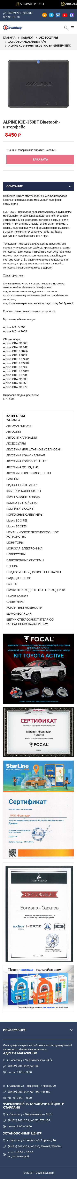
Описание (14, 186)
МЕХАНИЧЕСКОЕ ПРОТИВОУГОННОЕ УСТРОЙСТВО (32, 534)
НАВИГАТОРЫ (15, 554)
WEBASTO (13, 420)
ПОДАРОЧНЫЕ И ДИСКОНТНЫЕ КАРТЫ (33, 572)
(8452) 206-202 (17, 13)
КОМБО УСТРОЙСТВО (22, 503)
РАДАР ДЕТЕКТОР (18, 578)
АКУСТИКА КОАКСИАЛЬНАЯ (25, 455)
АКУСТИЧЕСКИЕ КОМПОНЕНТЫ (28, 473)
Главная (9, 38)
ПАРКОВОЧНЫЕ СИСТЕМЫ (25, 560)
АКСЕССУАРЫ (48, 38)
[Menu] (72, 28)
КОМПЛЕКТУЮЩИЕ (19, 509)
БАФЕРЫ (12, 479)
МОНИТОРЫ (14, 542)
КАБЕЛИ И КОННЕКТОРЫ (23, 491)
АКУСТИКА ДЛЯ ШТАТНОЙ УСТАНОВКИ (33, 449)
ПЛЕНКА (12, 566)
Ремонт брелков (17, 596)
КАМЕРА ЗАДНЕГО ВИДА (23, 497)
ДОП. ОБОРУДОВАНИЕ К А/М (27, 42)
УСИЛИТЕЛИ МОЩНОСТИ (24, 608)
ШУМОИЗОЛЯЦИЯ (19, 614)
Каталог (27, 38)
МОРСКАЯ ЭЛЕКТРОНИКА (24, 548)
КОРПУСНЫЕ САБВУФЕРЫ (24, 515)
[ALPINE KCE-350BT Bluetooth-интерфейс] (38, 84)
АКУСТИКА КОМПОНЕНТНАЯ (26, 461)
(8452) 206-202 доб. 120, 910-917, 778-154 (35, 1146)
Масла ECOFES (16, 526)
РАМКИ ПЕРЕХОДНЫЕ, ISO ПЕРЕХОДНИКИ (35, 590)
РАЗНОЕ (12, 584)
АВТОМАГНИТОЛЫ (19, 426)
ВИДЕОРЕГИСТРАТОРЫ (22, 485)
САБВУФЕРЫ (15, 602)
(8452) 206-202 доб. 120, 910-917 (29, 1092)
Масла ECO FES (17, 520)
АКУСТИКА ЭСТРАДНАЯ (22, 467)
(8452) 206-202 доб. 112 (23, 1066)
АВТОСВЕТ (13, 432)
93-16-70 (14, 17)
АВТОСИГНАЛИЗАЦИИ (21, 438)
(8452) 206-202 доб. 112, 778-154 (29, 1120)
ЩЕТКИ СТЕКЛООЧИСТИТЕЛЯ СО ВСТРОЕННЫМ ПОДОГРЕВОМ (30, 621)
